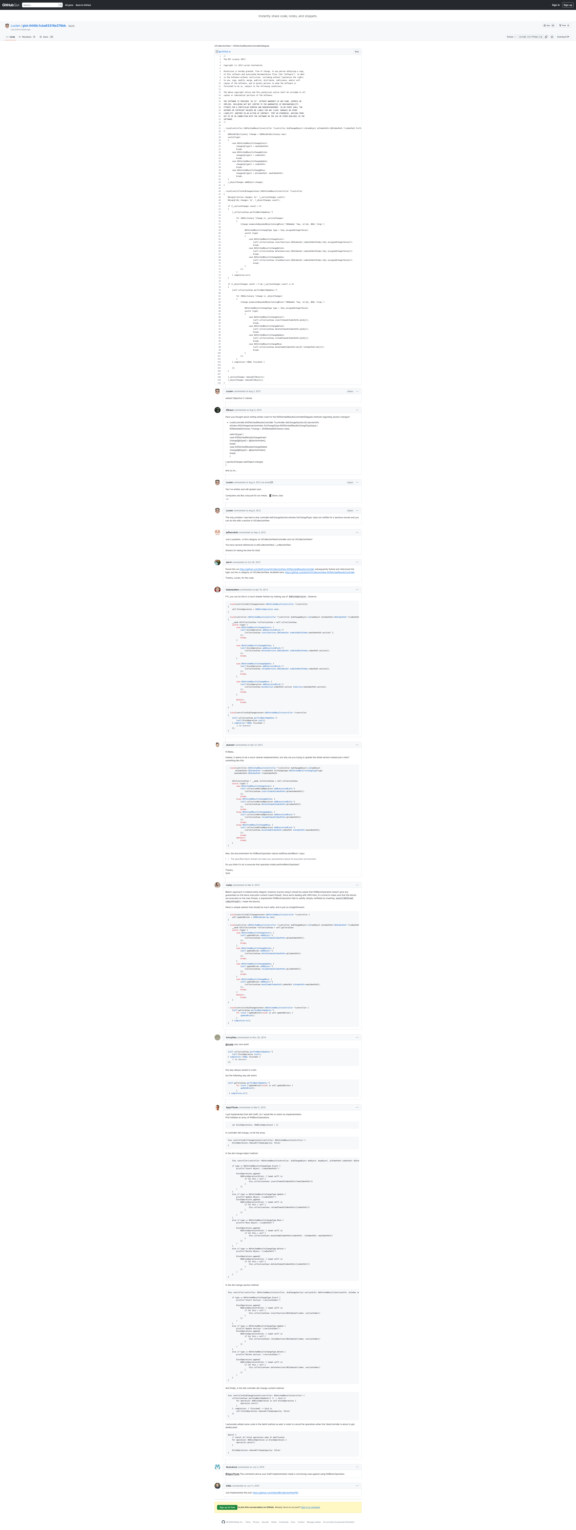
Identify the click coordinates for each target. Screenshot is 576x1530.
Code (12, 37)
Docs (293, 1522)
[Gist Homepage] (11, 5)
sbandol (230, 745)
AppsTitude (232, 1107)
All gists (69, 5)
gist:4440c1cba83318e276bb (44, 25)
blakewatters (232, 589)
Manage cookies (314, 1522)
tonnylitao (231, 1037)
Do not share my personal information (338, 1522)
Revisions (28, 37)
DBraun (230, 410)
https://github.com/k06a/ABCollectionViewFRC (275, 1492)
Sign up (568, 4)
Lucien (15, 25)
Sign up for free (227, 1507)
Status (274, 1522)
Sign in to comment (310, 1507)
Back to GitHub (83, 5)
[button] (546, 37)
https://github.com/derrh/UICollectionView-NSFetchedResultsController (320, 572)
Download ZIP (563, 37)
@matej (229, 1044)
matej (229, 885)
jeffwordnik (232, 532)
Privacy (256, 1522)
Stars (48, 37)
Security (265, 1522)
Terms (247, 1522)
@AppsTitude (232, 1474)
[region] (288, 220)
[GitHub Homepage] (223, 1522)
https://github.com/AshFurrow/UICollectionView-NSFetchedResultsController (277, 569)
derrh (229, 562)
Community (284, 1522)
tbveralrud (231, 1467)
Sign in (556, 4)
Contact (301, 1522)
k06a (228, 1485)
